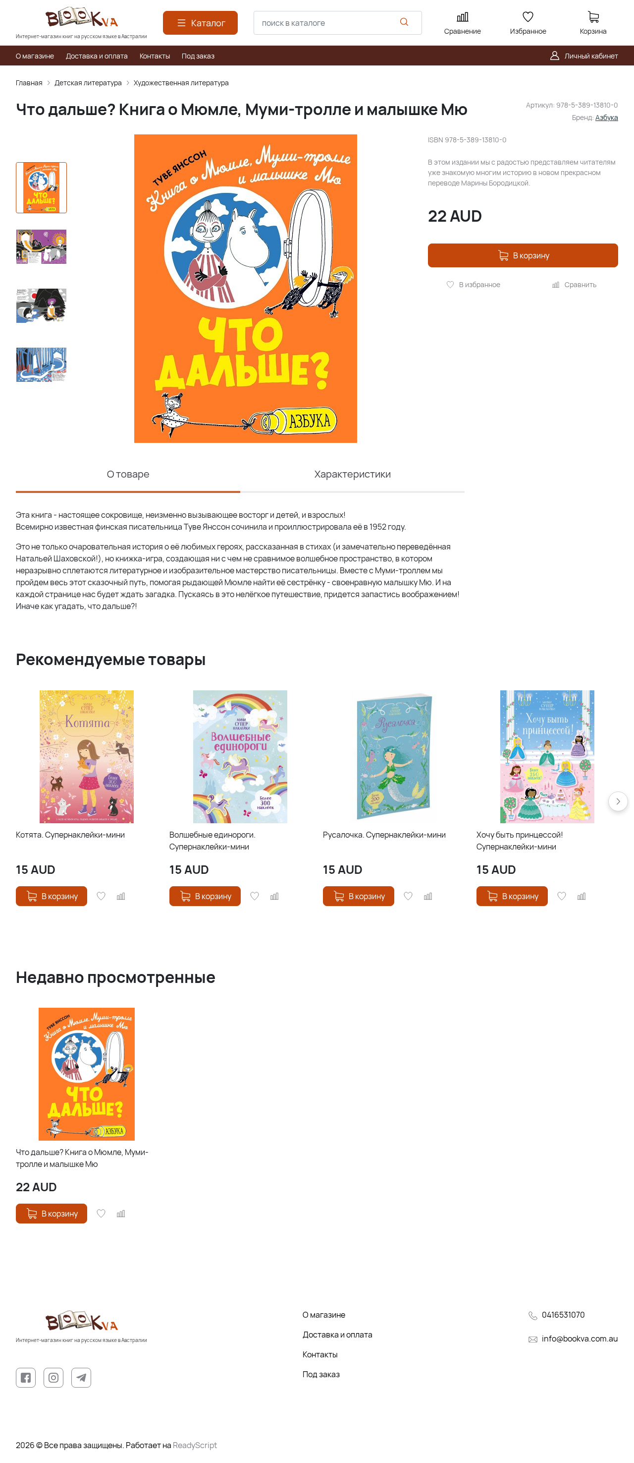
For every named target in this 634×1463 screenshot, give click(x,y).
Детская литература (88, 82)
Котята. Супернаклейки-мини (70, 834)
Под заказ (321, 1374)
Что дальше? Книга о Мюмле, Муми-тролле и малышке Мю (82, 1158)
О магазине (324, 1314)
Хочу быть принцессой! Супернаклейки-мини (519, 840)
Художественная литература (181, 82)
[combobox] (338, 23)
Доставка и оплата (337, 1334)
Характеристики (353, 474)
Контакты (320, 1354)
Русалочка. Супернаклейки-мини (384, 834)
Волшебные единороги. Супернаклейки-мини (212, 840)
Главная (29, 82)
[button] (618, 801)
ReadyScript (195, 1445)
